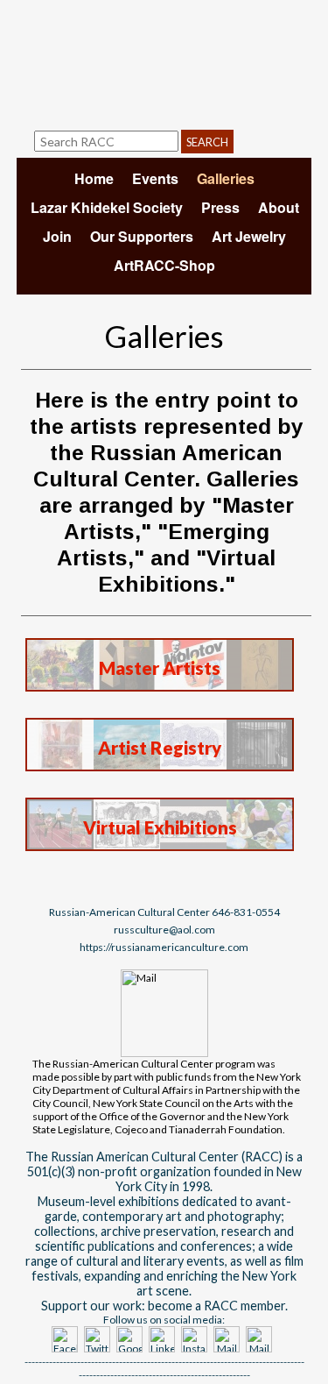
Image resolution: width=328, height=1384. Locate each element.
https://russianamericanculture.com (164, 947)
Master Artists (159, 667)
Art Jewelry (249, 236)
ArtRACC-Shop (164, 265)
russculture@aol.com (164, 929)
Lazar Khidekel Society (107, 207)
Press (220, 207)
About (278, 207)
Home (94, 178)
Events (155, 178)
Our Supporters (141, 236)
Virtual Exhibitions (160, 827)
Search (207, 142)
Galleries (226, 178)
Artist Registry (159, 747)
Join (57, 236)
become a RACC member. (218, 1305)
